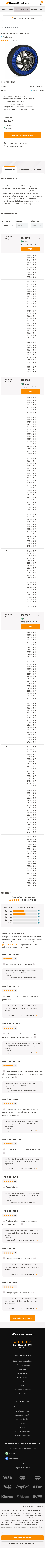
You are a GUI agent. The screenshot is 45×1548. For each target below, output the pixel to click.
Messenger (13, 1458)
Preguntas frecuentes (22, 1467)
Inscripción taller (22, 1373)
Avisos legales (22, 1377)
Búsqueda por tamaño (24, 18)
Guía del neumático (22, 1365)
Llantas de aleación (22, 1415)
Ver (30, 249)
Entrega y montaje (22, 1435)
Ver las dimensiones (22, 135)
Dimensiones (25, 170)
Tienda (22, 1423)
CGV (22, 1381)
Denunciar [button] (8, 975)
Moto (4, 9)
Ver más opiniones (22, 1318)
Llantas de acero (22, 1411)
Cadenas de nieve (22, 9)
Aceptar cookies (22, 1538)
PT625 (7, 239)
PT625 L (8, 616)
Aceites (22, 1427)
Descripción (9, 170)
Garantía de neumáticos (22, 1361)
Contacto (22, 1463)
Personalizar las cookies (22, 1544)
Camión (34, 9)
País (22, 1385)
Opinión (37, 170)
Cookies (22, 1393)
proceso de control (9, 944)
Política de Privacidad (22, 1389)
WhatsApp (13, 1453)
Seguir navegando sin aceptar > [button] (32, 1506)
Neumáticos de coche (22, 1407)
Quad (10, 9)
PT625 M (8, 382)
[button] (22, 911)
